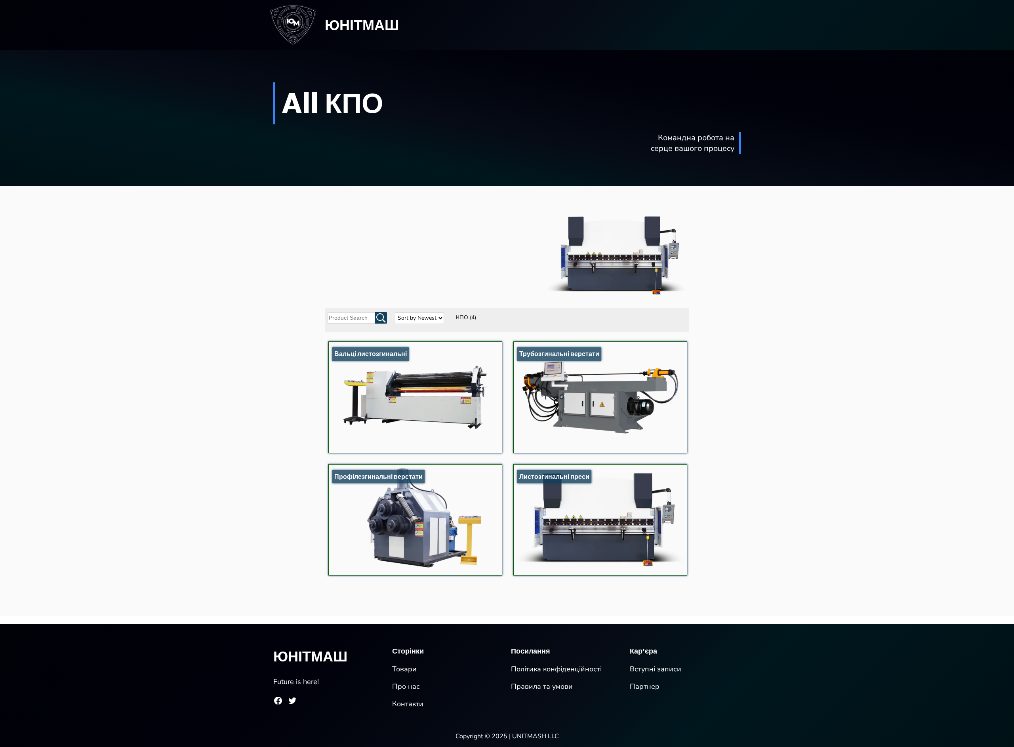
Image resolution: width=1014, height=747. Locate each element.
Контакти (407, 704)
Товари (404, 669)
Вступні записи (655, 669)
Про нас (406, 686)
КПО (466, 317)
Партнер (644, 686)
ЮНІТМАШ (362, 25)
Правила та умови (542, 686)
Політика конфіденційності (556, 669)
